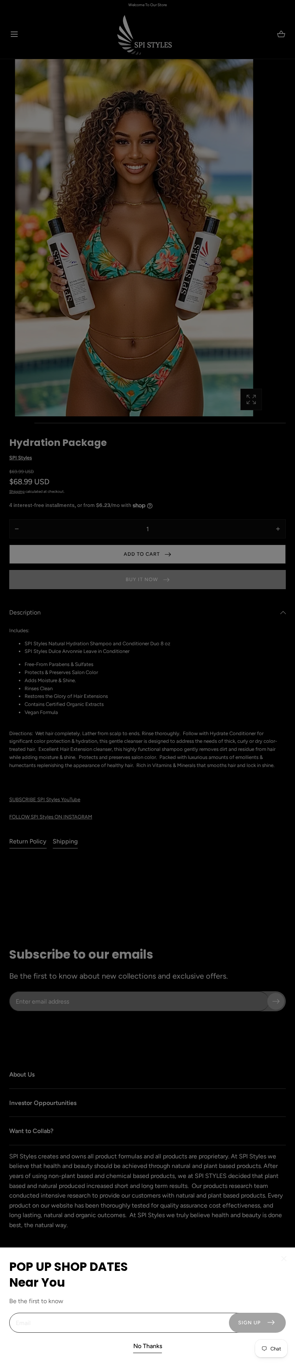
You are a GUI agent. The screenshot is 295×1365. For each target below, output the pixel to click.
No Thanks (147, 1346)
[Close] (147, 682)
